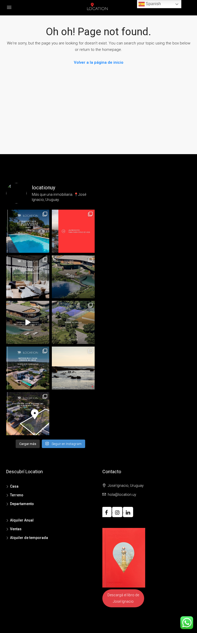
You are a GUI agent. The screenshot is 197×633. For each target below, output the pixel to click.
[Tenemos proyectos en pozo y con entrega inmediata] (73, 231)
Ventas (16, 529)
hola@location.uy (122, 494)
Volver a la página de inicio (98, 62)
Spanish (153, 4)
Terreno (16, 495)
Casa (14, 486)
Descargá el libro (120, 595)
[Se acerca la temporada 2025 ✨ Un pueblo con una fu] (73, 368)
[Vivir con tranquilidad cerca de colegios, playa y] (73, 277)
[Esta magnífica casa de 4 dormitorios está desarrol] (27, 231)
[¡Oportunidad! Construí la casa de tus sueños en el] (27, 413)
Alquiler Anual (22, 520)
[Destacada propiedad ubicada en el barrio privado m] (27, 277)
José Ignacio (123, 601)
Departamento (22, 504)
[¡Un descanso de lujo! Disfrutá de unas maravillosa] (27, 368)
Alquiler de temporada (29, 538)
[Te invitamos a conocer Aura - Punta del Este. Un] (73, 322)
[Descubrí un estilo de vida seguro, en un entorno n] (27, 322)
